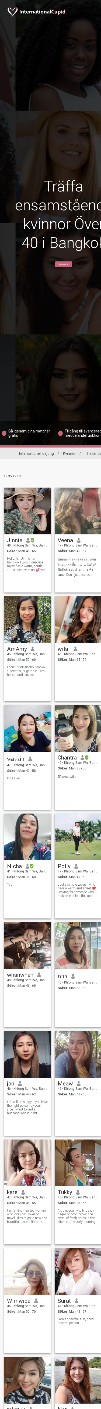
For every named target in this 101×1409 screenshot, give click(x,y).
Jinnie (14, 540)
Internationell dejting (36, 453)
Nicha (14, 866)
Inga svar (13, 778)
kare (12, 1192)
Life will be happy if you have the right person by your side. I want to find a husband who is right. (27, 1107)
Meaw (65, 1083)
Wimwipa (18, 1301)
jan (10, 1083)
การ (62, 976)
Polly (64, 866)
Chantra (67, 757)
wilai (64, 649)
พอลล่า (16, 759)
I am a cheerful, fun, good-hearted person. (76, 1321)
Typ (9, 884)
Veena (65, 540)
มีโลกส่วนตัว (67, 777)
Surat (64, 1301)
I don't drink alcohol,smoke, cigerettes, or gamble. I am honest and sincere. (26, 671)
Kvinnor (69, 453)
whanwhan (20, 975)
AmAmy (17, 649)
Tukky (65, 1192)
